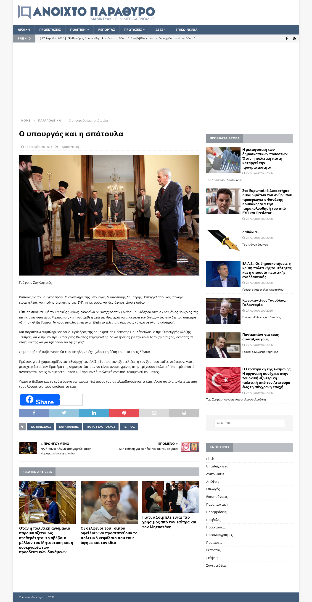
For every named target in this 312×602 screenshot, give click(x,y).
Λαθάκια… (251, 232)
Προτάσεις (214, 542)
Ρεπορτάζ (213, 550)
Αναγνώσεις (215, 474)
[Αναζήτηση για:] (250, 423)
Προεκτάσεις (215, 527)
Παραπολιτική (69, 147)
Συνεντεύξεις (216, 565)
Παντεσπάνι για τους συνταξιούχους (260, 336)
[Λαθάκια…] (223, 241)
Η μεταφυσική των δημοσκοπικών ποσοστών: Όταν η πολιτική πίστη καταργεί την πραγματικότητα (265, 158)
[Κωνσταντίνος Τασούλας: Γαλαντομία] (223, 311)
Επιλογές (213, 489)
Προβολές (213, 519)
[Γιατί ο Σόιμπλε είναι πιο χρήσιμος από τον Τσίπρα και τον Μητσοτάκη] (170, 497)
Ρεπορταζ (106, 29)
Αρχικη (24, 29)
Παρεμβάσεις (216, 512)
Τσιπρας (129, 427)
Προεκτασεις (50, 29)
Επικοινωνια (187, 29)
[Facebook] (287, 38)
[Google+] (295, 38)
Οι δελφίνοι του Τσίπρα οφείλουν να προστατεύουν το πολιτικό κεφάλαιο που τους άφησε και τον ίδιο (109, 535)
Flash (210, 458)
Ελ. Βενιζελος (41, 427)
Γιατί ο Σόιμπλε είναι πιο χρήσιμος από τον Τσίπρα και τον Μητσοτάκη (169, 522)
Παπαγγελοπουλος (101, 427)
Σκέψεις (212, 558)
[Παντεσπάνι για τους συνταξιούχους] (223, 345)
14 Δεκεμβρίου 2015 (38, 147)
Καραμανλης (69, 427)
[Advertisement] (156, 82)
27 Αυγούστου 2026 (259, 173)
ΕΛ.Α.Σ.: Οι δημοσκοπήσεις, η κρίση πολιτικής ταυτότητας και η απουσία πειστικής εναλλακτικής (266, 270)
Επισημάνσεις (217, 496)
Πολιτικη (78, 29)
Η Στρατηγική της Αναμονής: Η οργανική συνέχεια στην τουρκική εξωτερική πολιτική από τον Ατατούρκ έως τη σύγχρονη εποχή (266, 378)
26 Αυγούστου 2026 (259, 393)
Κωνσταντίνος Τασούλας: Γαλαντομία (264, 302)
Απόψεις (212, 481)
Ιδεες (158, 29)
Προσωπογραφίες (219, 535)
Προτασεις (133, 29)
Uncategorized (217, 466)
